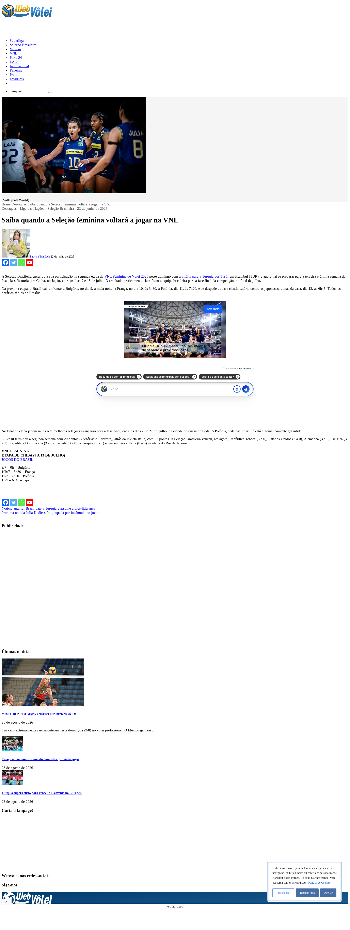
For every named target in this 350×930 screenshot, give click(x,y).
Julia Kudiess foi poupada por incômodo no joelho (51, 513)
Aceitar (328, 892)
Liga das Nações (32, 208)
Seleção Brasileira (60, 208)
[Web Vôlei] (27, 15)
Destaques (19, 204)
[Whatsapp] (21, 262)
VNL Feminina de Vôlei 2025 (126, 276)
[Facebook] (5, 262)
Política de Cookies (319, 882)
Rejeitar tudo (307, 892)
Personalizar (283, 892)
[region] (304, 882)
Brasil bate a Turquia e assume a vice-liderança (48, 508)
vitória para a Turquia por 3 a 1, (205, 276)
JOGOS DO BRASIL (17, 460)
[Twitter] (13, 262)
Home (6, 204)
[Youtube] (29, 262)
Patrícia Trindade (40, 256)
